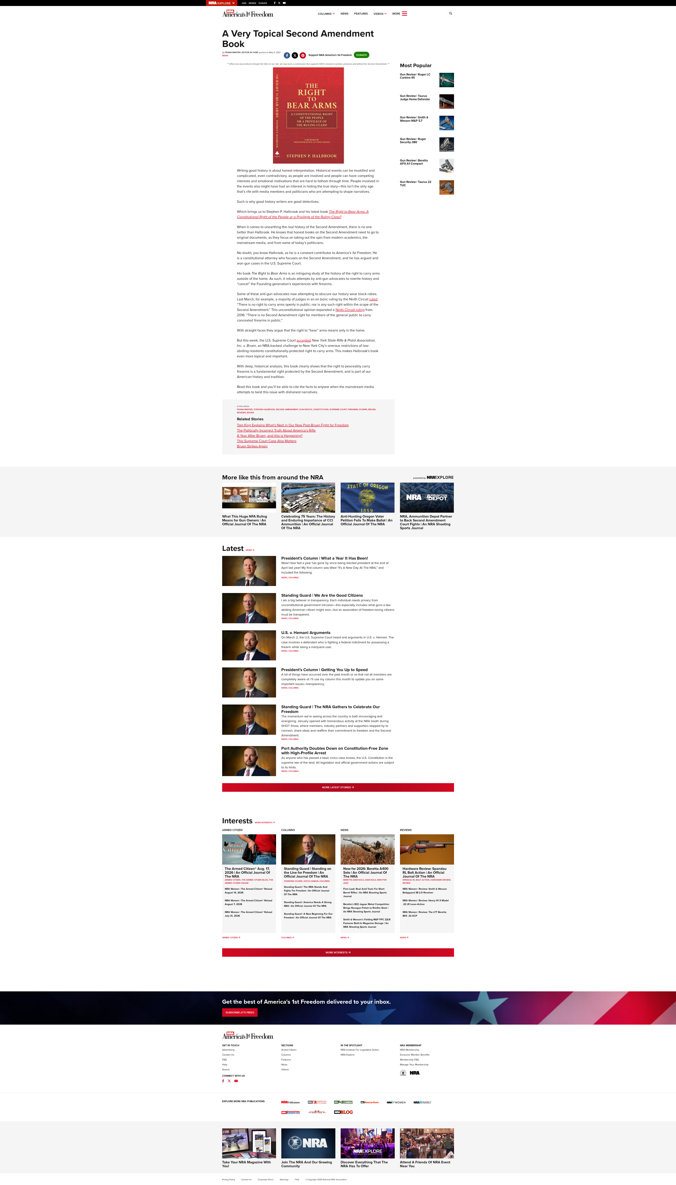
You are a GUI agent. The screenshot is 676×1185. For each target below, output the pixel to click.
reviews (241, 412)
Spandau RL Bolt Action (416, 879)
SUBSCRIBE (240, 1012)
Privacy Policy (228, 1179)
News (345, 14)
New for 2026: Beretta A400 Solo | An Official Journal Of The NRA (365, 872)
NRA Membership (409, 1050)
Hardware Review (440, 879)
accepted (304, 340)
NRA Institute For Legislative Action (360, 1050)
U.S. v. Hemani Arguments (305, 632)
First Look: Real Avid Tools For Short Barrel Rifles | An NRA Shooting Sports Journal (365, 892)
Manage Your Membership (414, 1064)
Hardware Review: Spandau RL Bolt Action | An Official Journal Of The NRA (425, 872)
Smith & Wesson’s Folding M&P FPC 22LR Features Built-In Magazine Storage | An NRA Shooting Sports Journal (366, 923)
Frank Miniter (245, 409)
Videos (379, 14)
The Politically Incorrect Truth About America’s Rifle (276, 430)
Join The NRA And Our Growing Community (306, 1163)
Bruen (371, 409)
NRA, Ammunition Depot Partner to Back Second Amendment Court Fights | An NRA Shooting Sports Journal (426, 522)
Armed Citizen (232, 830)
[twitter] (295, 53)
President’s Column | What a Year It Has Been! (324, 558)
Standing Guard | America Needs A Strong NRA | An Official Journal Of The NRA (307, 904)
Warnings (284, 1179)
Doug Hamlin (311, 881)
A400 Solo (370, 879)
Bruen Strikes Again (252, 446)
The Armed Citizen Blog (255, 879)
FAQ (224, 1059)
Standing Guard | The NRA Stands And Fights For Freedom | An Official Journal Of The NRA (306, 890)
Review (406, 882)
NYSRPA (363, 409)
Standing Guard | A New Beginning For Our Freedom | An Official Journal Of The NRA (308, 915)
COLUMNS (325, 881)
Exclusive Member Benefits (415, 1054)
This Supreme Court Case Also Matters (266, 440)
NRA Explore (348, 1054)
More (249, 550)
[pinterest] (303, 53)
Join (244, 3)
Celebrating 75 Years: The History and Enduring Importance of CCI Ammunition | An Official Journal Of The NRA (308, 522)
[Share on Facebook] (287, 53)
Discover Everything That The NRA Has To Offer (364, 1163)
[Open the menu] (404, 13)
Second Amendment (287, 409)
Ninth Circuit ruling (350, 309)
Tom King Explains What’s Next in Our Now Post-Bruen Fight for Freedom (293, 425)
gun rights (305, 409)
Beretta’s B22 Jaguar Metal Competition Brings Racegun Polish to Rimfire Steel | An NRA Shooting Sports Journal (366, 907)
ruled (373, 299)
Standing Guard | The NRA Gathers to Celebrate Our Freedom (330, 709)
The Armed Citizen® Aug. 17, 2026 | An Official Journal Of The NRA (247, 872)
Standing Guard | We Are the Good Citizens (322, 595)
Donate (263, 3)
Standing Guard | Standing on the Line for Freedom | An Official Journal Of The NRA (307, 872)
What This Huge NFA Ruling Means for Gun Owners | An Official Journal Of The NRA (244, 520)
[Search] (450, 13)
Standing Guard (293, 881)
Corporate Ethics (266, 1179)
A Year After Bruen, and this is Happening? (269, 435)
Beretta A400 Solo (353, 879)
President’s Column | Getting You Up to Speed (324, 670)
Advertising (228, 1050)
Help (224, 1064)
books (250, 412)
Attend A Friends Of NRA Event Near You (425, 1163)
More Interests (263, 822)
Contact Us (228, 1054)
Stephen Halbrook (264, 409)
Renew (252, 3)
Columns (325, 14)
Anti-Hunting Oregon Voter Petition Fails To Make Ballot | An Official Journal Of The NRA (367, 520)
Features (361, 14)
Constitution (320, 409)
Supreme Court (338, 409)
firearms (353, 409)
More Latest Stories (352, 787)
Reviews (406, 830)
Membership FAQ (409, 1059)
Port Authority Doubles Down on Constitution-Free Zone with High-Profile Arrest (334, 750)
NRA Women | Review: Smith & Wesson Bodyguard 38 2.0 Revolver (425, 890)
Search (226, 1069)
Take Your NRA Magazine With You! (246, 1163)
